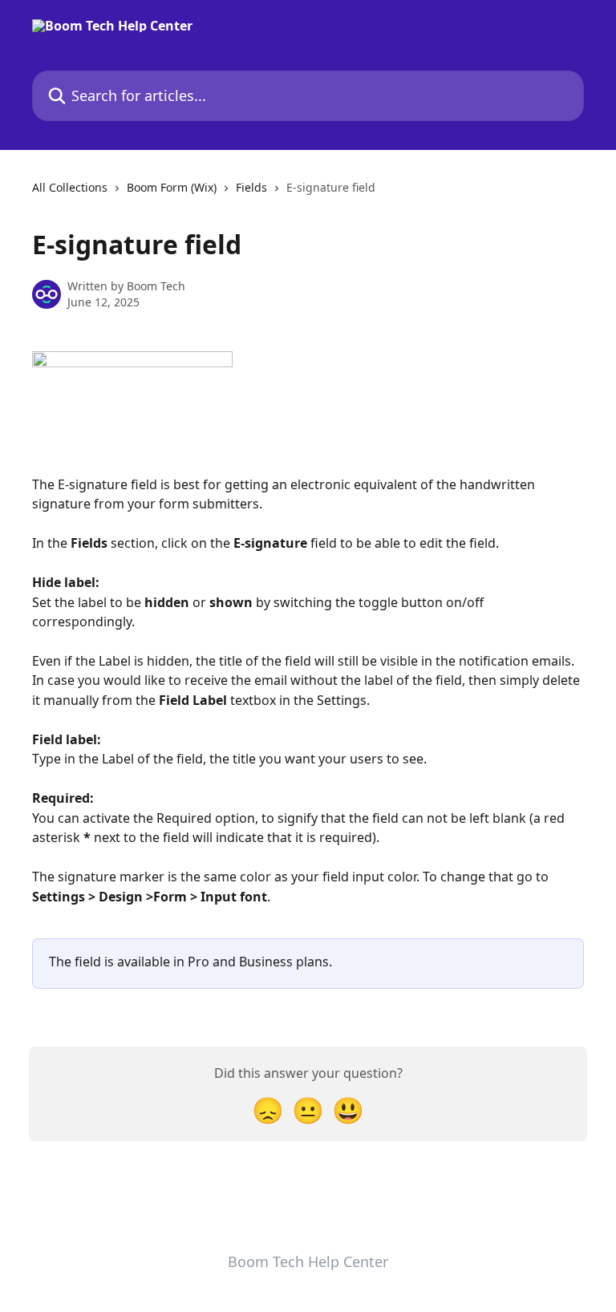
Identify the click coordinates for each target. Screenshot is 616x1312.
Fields (251, 187)
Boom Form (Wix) (172, 187)
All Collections (69, 187)
